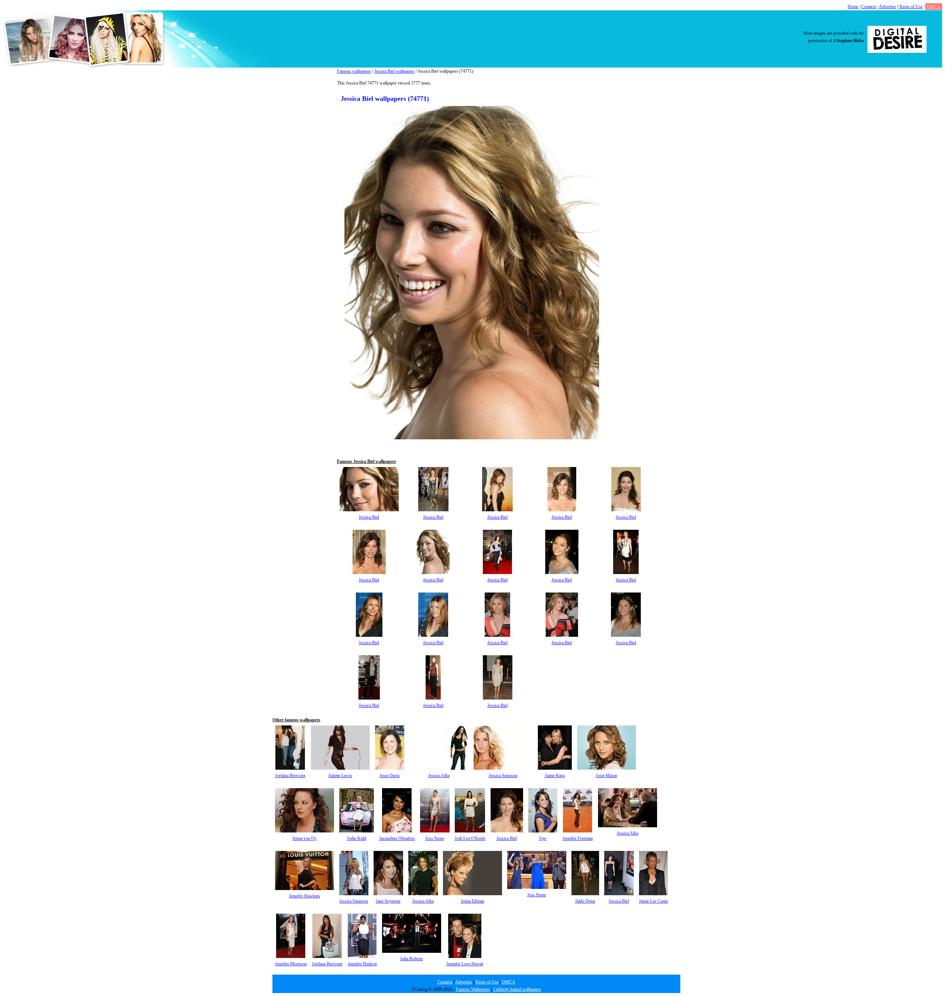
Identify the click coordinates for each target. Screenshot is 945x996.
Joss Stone (434, 838)
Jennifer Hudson (362, 963)
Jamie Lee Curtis (653, 901)
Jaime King (555, 775)
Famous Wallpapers (473, 989)
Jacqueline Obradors (397, 838)
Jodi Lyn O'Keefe (470, 838)
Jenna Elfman (472, 901)
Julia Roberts (411, 958)
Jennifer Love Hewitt (464, 963)
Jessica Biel (369, 517)
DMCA (934, 6)
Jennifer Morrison (291, 963)
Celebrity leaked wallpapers (517, 989)
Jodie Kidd (356, 838)
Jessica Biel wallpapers (394, 71)
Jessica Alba (439, 775)
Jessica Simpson (503, 775)
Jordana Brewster (290, 775)
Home (853, 6)
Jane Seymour (388, 901)
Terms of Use (910, 6)
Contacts (868, 6)
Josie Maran (606, 775)
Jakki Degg (585, 901)
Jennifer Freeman (578, 838)
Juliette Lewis (340, 775)
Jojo (542, 838)
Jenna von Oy (304, 838)
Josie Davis (389, 775)
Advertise (887, 6)
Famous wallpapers (354, 71)
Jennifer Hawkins (304, 896)
